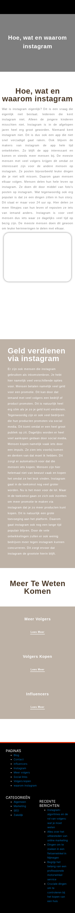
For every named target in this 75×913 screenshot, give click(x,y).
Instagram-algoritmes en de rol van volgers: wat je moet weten (57, 818)
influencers (20, 763)
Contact (19, 759)
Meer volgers (22, 772)
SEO (16, 810)
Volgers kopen (22, 781)
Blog (16, 755)
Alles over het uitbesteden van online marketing (57, 836)
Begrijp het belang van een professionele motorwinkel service (56, 871)
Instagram (20, 768)
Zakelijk (18, 814)
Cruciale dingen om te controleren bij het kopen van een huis (57, 892)
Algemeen (20, 801)
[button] (70, 7)
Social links (20, 776)
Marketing (20, 806)
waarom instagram (25, 785)
